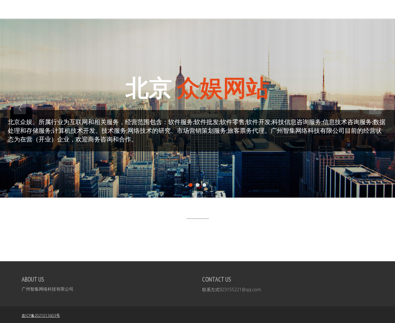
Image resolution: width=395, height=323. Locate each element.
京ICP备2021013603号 (41, 315)
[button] (20, 150)
